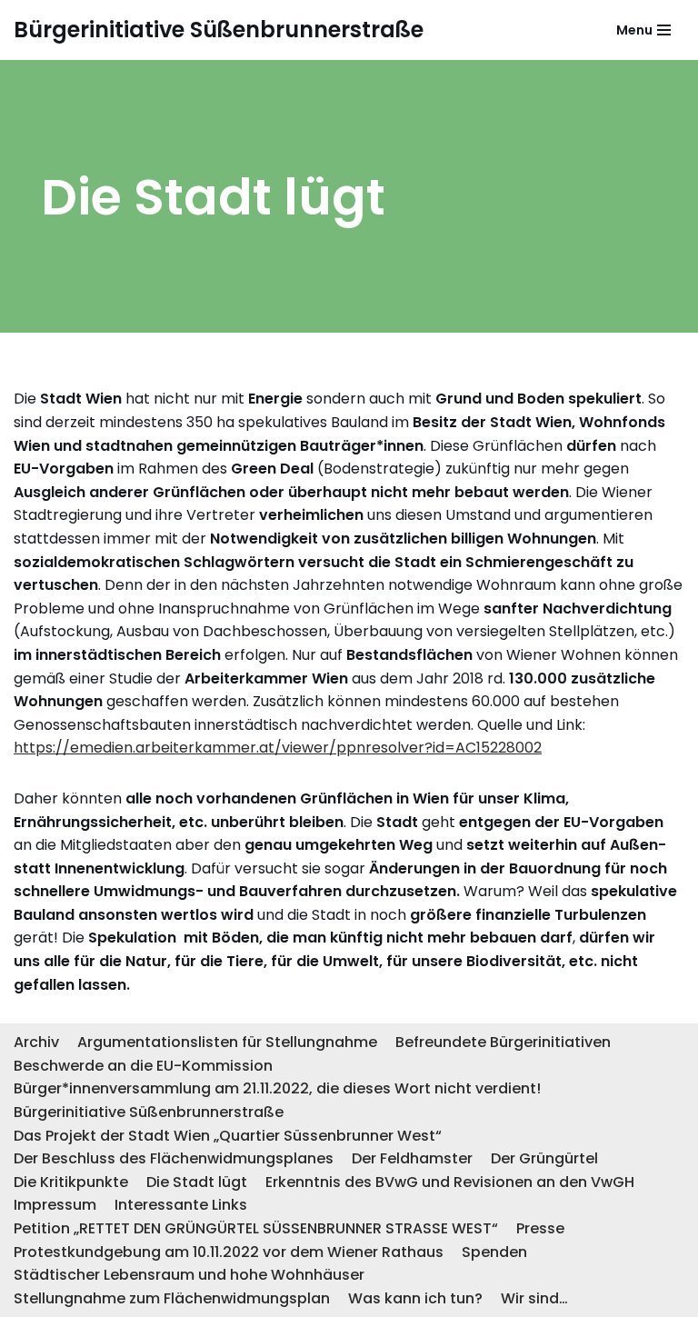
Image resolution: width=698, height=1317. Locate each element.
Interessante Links (181, 1204)
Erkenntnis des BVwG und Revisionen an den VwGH (449, 1182)
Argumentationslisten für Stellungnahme (227, 1042)
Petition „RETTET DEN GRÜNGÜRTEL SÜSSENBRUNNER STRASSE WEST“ (256, 1228)
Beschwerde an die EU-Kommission (143, 1065)
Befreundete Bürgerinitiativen (503, 1042)
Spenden (494, 1252)
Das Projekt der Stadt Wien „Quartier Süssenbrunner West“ (228, 1135)
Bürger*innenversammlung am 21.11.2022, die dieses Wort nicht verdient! (277, 1088)
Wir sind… (534, 1298)
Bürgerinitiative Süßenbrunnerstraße (149, 1112)
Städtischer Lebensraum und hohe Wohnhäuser (189, 1274)
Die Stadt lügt (196, 1182)
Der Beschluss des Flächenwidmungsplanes (174, 1158)
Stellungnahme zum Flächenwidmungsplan (172, 1298)
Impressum (55, 1204)
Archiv (36, 1042)
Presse (540, 1228)
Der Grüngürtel (544, 1158)
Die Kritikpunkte (71, 1182)
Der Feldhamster (412, 1158)
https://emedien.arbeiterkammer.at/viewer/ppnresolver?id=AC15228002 (278, 747)
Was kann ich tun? (415, 1298)
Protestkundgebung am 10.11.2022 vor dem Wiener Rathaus (229, 1252)
